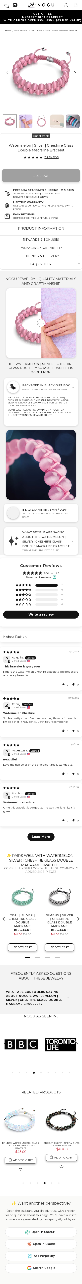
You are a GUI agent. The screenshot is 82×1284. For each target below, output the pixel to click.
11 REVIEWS (52, 157)
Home (8, 30)
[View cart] (75, 5)
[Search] (6, 5)
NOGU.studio (41, 4)
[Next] (74, 72)
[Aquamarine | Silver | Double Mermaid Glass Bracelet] (20, 1120)
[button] (24, 585)
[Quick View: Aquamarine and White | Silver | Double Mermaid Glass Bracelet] (61, 1169)
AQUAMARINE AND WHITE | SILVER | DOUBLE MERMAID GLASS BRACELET (61, 1146)
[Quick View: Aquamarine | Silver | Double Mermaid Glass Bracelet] (20, 1166)
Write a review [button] (41, 614)
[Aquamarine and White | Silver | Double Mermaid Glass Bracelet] (61, 1120)
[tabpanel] (21, 1044)
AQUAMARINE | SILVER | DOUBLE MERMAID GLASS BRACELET (20, 1144)
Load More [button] (41, 837)
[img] (11, 652)
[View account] (65, 5)
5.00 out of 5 (51, 573)
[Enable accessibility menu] (15, 5)
